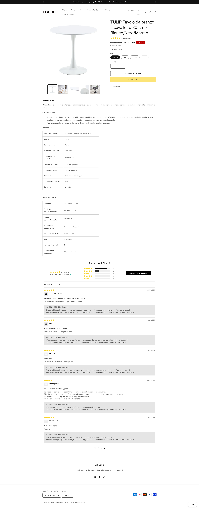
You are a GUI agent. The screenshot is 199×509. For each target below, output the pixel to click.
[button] (65, 10)
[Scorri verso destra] (103, 89)
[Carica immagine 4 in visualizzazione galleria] (84, 89)
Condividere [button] (116, 87)
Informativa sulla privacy (77, 502)
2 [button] (98, 448)
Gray (146, 57)
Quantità (113, 62)
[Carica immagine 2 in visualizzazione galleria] (63, 89)
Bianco (115, 57)
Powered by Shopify (61, 502)
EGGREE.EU (51, 502)
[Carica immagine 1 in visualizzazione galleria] (52, 89)
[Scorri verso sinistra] (44, 89)
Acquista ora (133, 79)
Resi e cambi (90, 470)
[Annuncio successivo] (155, 2)
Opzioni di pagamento (105, 470)
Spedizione (79, 470)
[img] (49, 290)
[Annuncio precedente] (43, 2)
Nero (125, 57)
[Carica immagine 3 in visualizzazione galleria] (74, 89)
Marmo (134, 57)
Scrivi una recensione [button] (138, 273)
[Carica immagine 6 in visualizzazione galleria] (95, 89)
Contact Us (119, 470)
